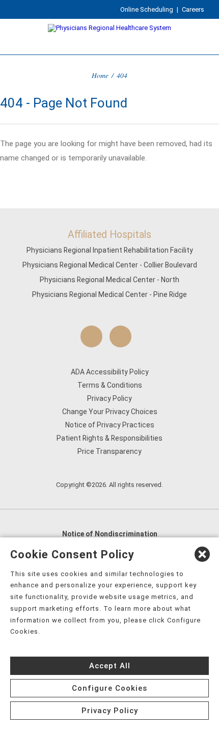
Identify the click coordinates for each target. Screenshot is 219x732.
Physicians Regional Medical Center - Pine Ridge (109, 294)
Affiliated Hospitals (109, 234)
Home (100, 75)
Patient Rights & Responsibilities (109, 438)
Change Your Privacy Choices (109, 412)
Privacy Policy (109, 398)
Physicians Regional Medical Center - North (109, 280)
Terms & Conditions (109, 385)
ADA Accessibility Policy (110, 372)
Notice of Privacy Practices (109, 425)
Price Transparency (109, 451)
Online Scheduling (146, 9)
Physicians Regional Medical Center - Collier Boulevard (109, 265)
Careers (193, 9)
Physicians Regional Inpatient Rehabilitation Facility (109, 250)
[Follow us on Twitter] (120, 336)
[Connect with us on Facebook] (91, 336)
